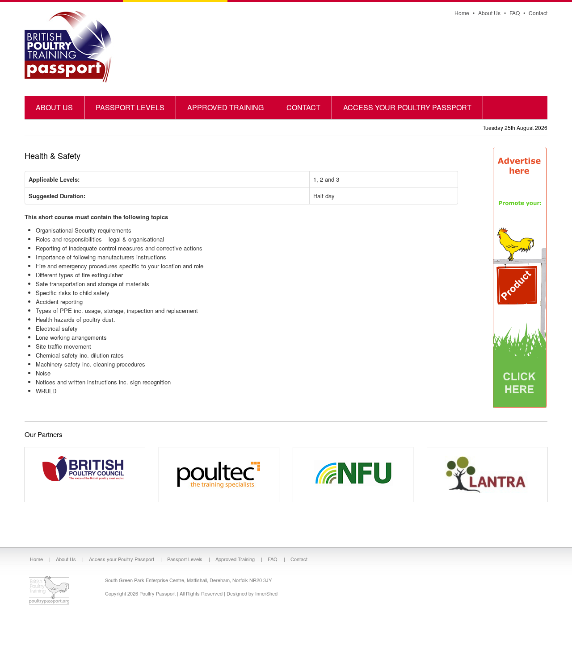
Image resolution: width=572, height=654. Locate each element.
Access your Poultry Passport (407, 107)
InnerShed (266, 593)
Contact (538, 13)
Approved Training (225, 107)
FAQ (514, 13)
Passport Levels (130, 107)
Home (461, 13)
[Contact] (519, 277)
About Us (489, 13)
